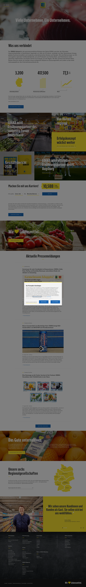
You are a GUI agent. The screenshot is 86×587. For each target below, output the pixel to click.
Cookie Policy (49, 296)
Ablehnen (43, 301)
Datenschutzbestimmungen (37, 296)
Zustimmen (55, 301)
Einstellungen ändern (31, 302)
